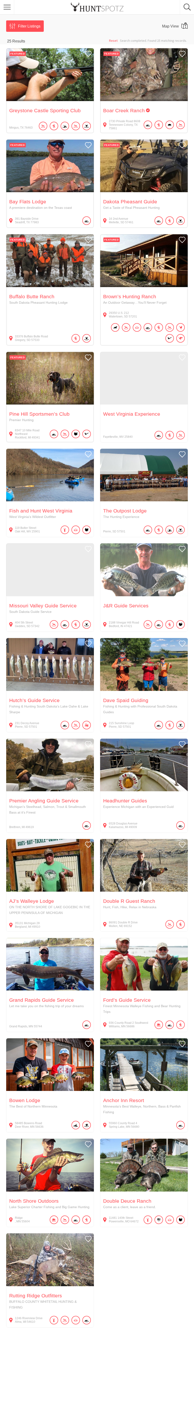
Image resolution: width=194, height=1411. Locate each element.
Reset (113, 40)
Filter (29, 26)
